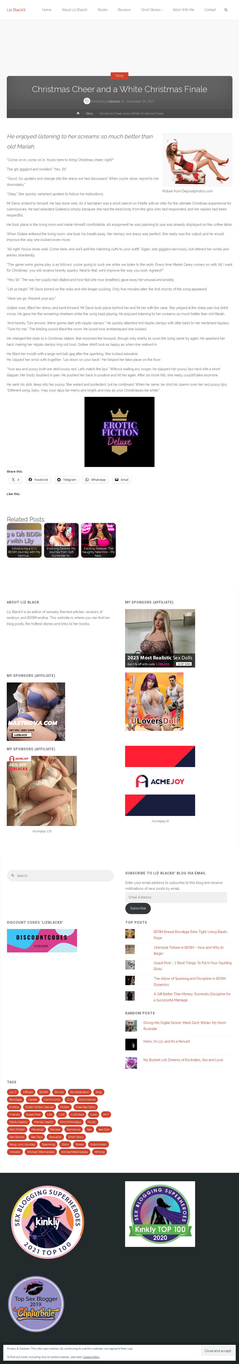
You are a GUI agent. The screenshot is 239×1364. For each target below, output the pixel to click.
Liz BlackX (16, 9)
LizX (61, 1114)
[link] (225, 10)
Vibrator (15, 1152)
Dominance (87, 1099)
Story (119, 76)
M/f (106, 1114)
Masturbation (18, 1122)
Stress (79, 1144)
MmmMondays (70, 1122)
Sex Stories (16, 1137)
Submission (98, 1144)
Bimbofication (79, 1092)
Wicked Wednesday (41, 1152)
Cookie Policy (91, 1357)
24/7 (12, 1092)
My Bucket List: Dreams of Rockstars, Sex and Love (183, 1060)
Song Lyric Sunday (22, 1144)
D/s (70, 1099)
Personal (38, 1129)
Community (52, 1099)
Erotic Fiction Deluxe (39, 1107)
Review (55, 1129)
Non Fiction (17, 1129)
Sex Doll (104, 1129)
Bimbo (59, 1092)
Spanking (48, 1144)
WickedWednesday (74, 1152)
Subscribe (138, 908)
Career (32, 1099)
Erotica (14, 1107)
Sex (89, 1129)
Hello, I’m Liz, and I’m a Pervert (167, 1041)
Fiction (64, 1107)
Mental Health (43, 1122)
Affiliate (28, 1092)
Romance (73, 1129)
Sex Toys (36, 1137)
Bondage (15, 1099)
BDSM (43, 1092)
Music (92, 1122)
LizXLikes (77, 1114)
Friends (14, 1114)
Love (93, 1114)
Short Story (76, 1137)
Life (49, 1114)
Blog (99, 1092)
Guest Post (33, 1114)
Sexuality (55, 1137)
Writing (100, 1152)
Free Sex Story (85, 1107)
